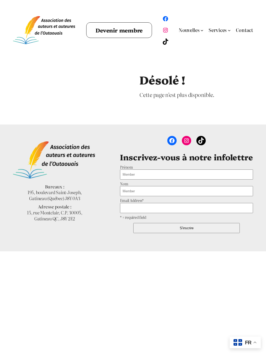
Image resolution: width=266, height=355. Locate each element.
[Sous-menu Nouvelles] (202, 30)
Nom (124, 183)
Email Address (132, 200)
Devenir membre (119, 30)
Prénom (126, 167)
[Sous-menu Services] (229, 30)
